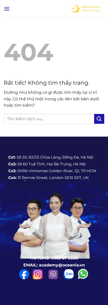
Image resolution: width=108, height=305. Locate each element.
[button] (7, 9)
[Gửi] (99, 119)
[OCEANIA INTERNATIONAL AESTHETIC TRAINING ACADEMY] (85, 9)
